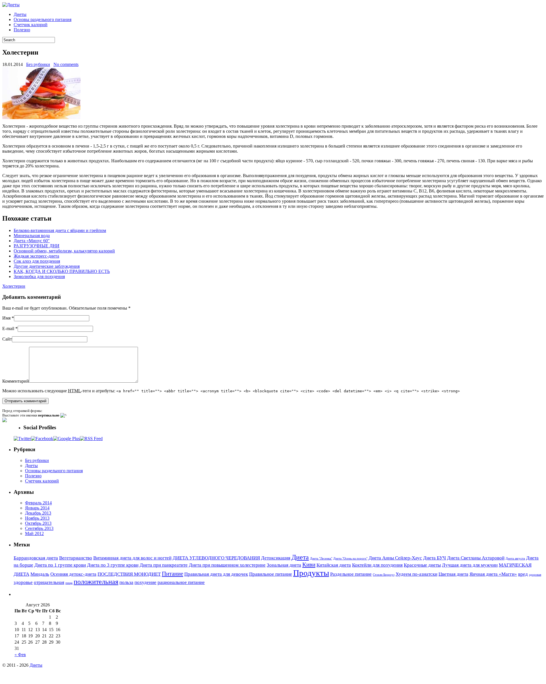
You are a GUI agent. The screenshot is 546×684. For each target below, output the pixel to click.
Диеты (20, 14)
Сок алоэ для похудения (37, 261)
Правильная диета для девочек (216, 574)
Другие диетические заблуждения (47, 266)
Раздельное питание (351, 574)
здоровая (535, 574)
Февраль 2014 (38, 502)
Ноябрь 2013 (37, 518)
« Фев (20, 654)
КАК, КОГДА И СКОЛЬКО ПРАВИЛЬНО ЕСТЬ (62, 271)
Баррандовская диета (36, 558)
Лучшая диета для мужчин (470, 565)
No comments (65, 64)
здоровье (23, 582)
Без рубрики (38, 64)
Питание (172, 573)
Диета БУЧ (434, 558)
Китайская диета (334, 565)
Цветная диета (453, 574)
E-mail (8, 328)
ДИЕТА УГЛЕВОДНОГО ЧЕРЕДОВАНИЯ (216, 558)
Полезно (22, 29)
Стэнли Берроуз (383, 574)
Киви (308, 564)
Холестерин (13, 286)
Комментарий (15, 381)
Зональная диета (284, 565)
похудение (145, 582)
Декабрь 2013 (38, 513)
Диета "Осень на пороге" (350, 558)
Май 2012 (34, 533)
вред (523, 574)
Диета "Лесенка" (321, 558)
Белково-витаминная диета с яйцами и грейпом (60, 230)
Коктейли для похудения (377, 565)
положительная (96, 581)
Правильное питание (270, 574)
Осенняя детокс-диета (73, 574)
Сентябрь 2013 (39, 528)
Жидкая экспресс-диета (36, 256)
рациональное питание (181, 582)
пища (69, 582)
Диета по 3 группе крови (112, 565)
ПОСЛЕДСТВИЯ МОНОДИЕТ (129, 574)
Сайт (7, 339)
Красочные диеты (422, 565)
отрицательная (49, 582)
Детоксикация (275, 558)
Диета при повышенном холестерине (227, 565)
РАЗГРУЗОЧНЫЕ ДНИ (36, 245)
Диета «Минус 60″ (32, 240)
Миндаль (39, 574)
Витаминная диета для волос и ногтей (132, 558)
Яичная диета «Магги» (493, 574)
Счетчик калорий (30, 24)
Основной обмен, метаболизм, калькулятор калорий (64, 250)
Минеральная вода (32, 235)
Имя (6, 318)
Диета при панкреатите (164, 565)
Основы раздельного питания (42, 19)
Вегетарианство (75, 558)
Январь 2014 (37, 507)
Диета (300, 557)
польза (126, 582)
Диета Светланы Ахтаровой (475, 558)
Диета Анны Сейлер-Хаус (395, 558)
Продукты (311, 572)
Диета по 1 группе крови (60, 565)
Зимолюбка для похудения (39, 276)
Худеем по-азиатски (416, 574)
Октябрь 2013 (38, 523)
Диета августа (515, 558)
